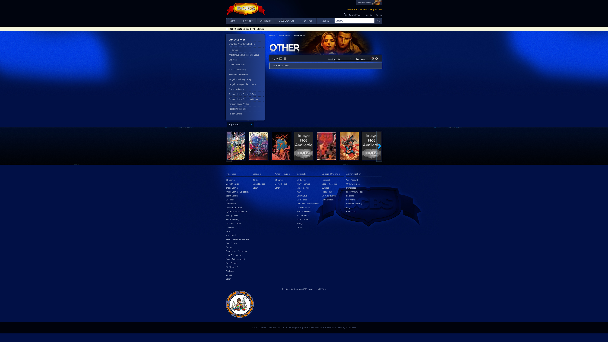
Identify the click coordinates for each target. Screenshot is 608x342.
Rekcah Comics (235, 113)
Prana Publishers (236, 89)
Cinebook (230, 199)
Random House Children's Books (243, 94)
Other (228, 279)
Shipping (350, 195)
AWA (299, 191)
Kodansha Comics (233, 223)
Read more (259, 29)
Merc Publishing (304, 211)
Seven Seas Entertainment (237, 239)
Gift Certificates (329, 199)
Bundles (325, 188)
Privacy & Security (354, 203)
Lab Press (233, 59)
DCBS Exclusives (329, 195)
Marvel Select (259, 184)
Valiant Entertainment (235, 259)
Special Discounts (329, 184)
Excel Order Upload (354, 191)
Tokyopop (230, 247)
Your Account (352, 180)
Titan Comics (231, 243)
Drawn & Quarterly (234, 207)
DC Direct (257, 180)
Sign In (369, 15)
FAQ (348, 207)
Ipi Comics (233, 50)
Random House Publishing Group (243, 99)
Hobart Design (350, 328)
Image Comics (232, 188)
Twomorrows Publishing (236, 251)
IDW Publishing (232, 219)
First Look (326, 180)
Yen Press (230, 271)
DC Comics (230, 180)
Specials (325, 20)
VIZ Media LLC (232, 267)
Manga (229, 275)
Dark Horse (231, 203)
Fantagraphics (232, 215)
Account (379, 15)
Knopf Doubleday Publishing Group (244, 55)
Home (232, 20)
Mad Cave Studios (237, 64)
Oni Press (230, 227)
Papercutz (230, 231)
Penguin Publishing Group (240, 79)
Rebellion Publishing (237, 109)
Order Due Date (353, 184)
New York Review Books (239, 74)
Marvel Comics (232, 184)
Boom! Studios (232, 195)
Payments (350, 199)
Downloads (351, 188)
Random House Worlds (239, 104)
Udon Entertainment (235, 255)
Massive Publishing (237, 69)
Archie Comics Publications (237, 191)
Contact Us (351, 211)
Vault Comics (231, 263)
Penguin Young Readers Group (242, 84)
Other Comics (284, 35)
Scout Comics (232, 235)
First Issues (327, 191)
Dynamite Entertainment (236, 211)
